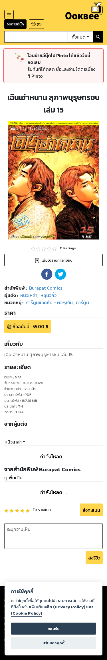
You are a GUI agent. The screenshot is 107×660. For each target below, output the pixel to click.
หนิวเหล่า (13, 441)
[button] (47, 274)
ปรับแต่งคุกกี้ (53, 643)
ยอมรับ (53, 628)
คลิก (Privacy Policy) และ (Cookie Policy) (52, 610)
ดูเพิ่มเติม (13, 477)
